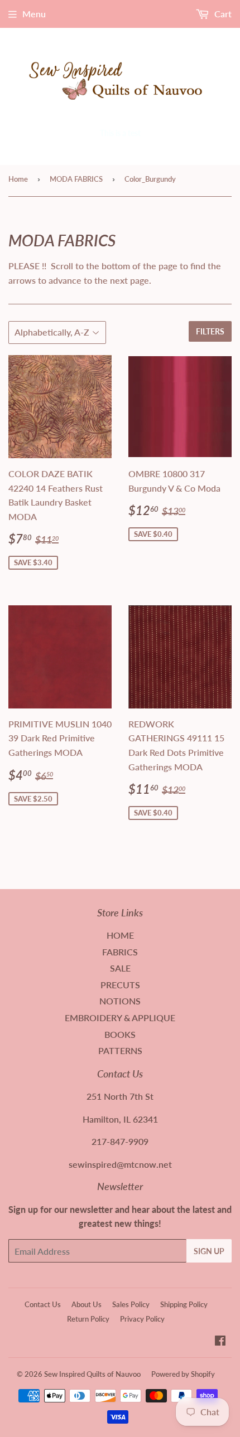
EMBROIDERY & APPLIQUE (120, 1017)
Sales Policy (131, 1304)
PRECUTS (120, 984)
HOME (120, 935)
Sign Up (209, 1251)
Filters (210, 331)
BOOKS (120, 1034)
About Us (86, 1304)
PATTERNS (120, 1050)
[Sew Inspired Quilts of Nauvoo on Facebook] (220, 1341)
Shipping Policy (184, 1304)
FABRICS (120, 951)
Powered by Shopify (183, 1374)
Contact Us (43, 1304)
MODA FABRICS (76, 178)
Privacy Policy (142, 1318)
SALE (120, 968)
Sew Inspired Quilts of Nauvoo (92, 1374)
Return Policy (88, 1318)
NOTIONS (120, 1001)
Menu (34, 13)
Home (18, 178)
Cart (222, 13)
